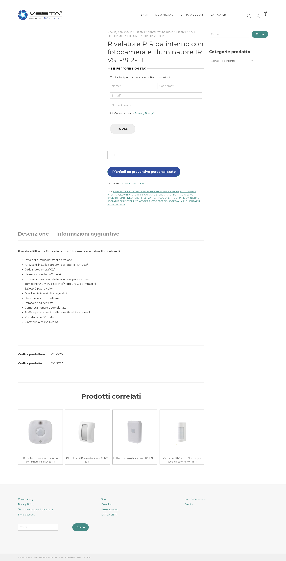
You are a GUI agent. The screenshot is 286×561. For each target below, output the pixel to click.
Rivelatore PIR (116, 197)
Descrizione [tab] (33, 234)
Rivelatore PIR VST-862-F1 (148, 201)
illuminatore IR (129, 194)
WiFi (122, 204)
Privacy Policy (26, 504)
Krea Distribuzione (195, 499)
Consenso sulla (134, 113)
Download (164, 14)
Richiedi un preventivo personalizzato (144, 172)
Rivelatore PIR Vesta (119, 201)
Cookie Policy (26, 499)
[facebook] (265, 14)
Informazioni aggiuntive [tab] (87, 234)
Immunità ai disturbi (152, 194)
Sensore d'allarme (175, 201)
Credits (189, 504)
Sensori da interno (132, 32)
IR (166, 194)
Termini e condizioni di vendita (35, 509)
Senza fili (194, 201)
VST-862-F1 (113, 204)
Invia (123, 129)
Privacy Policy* (144, 113)
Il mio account (192, 14)
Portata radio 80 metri (182, 194)
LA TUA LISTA (221, 14)
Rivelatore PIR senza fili (140, 197)
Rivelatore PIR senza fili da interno (177, 197)
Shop (145, 14)
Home (111, 32)
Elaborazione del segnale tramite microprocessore (146, 191)
